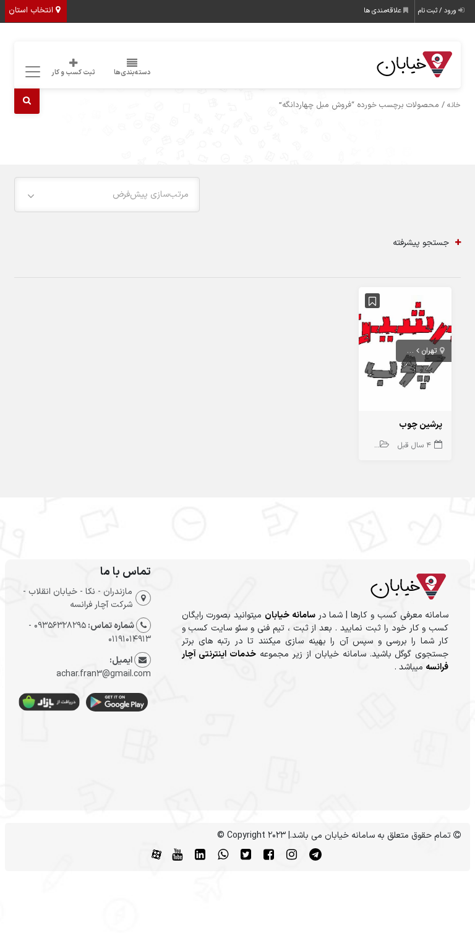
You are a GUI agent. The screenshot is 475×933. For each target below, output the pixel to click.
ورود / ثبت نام (438, 11)
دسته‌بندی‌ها (132, 72)
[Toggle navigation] (31, 72)
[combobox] (107, 194)
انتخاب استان (32, 10)
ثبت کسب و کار (73, 72)
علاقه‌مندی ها (383, 11)
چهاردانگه (399, 350)
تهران (429, 350)
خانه (454, 105)
